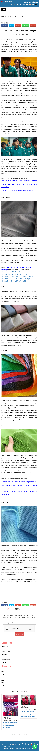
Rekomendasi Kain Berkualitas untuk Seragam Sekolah (19, 482)
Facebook (5, 25)
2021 (3, 672)
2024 (3, 685)
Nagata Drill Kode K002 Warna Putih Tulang (17, 276)
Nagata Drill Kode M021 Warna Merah (15, 281)
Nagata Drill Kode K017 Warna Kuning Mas (17, 279)
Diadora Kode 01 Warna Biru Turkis (14, 274)
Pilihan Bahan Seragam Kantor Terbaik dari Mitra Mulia (10, 725)
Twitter (11, 25)
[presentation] (18, 732)
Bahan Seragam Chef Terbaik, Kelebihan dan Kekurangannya (19, 181)
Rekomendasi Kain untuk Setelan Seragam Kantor (17, 190)
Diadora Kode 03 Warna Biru (12, 272)
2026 (3, 683)
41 (7, 609)
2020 (3, 669)
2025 (3, 680)
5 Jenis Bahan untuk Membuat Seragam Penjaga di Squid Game (28, 714)
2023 (3, 677)
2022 (3, 674)
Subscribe (33, 25)
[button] (12, 735)
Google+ (18, 25)
